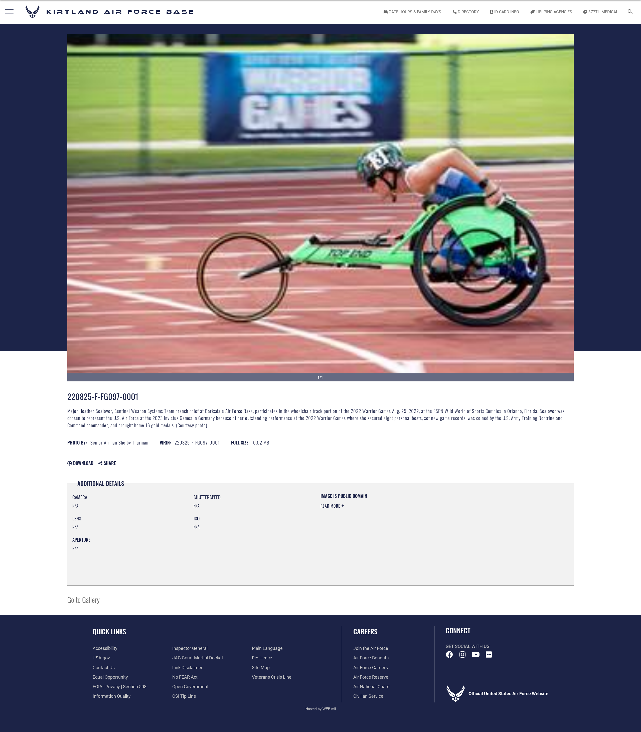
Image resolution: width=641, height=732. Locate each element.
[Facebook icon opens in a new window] (449, 654)
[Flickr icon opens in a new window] (489, 654)
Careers (365, 631)
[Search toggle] (630, 12)
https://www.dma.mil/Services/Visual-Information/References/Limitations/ (379, 530)
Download (82, 463)
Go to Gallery (83, 599)
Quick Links (109, 631)
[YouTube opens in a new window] (475, 654)
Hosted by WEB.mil (320, 709)
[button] (8, 12)
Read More (331, 506)
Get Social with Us (468, 646)
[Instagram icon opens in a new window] (462, 654)
